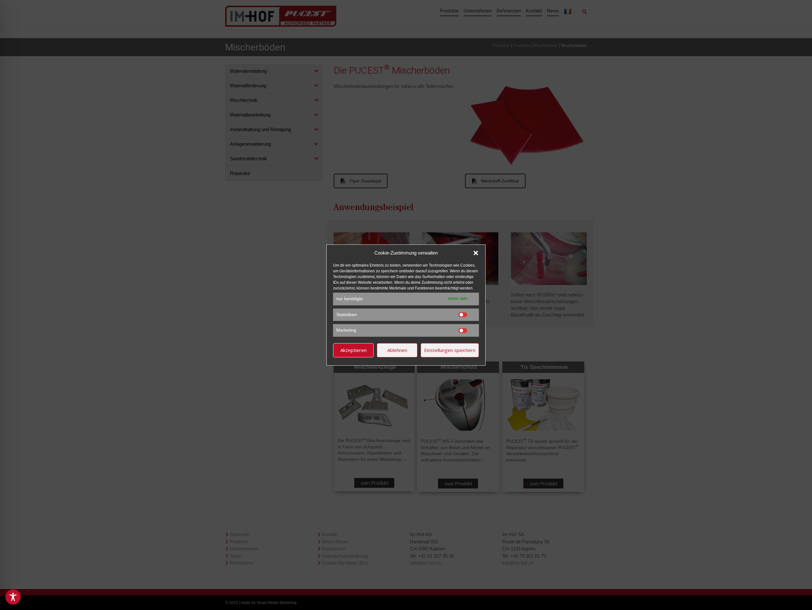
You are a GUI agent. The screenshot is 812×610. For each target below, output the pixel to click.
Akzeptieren (353, 350)
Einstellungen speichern (449, 350)
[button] (476, 253)
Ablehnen (397, 350)
